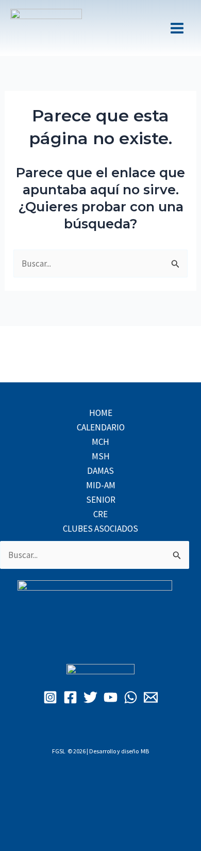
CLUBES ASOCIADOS (100, 528)
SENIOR (100, 499)
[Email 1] (151, 697)
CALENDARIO (101, 427)
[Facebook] (70, 697)
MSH (101, 456)
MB (145, 751)
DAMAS (100, 470)
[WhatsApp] (131, 697)
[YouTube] (111, 697)
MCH (100, 441)
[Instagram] (50, 697)
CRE (100, 514)
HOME (100, 413)
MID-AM (100, 485)
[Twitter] (90, 697)
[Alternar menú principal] (177, 28)
